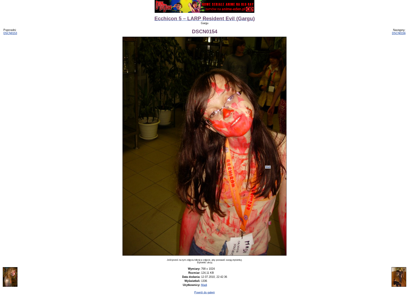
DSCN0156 (399, 33)
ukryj (209, 262)
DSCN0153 (10, 33)
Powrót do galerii (204, 292)
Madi (267, 167)
